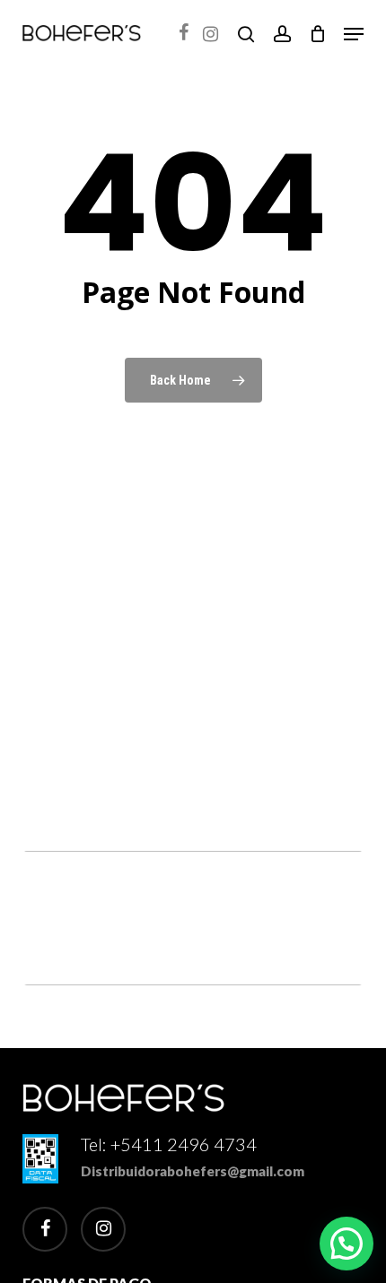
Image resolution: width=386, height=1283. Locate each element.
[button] (354, 34)
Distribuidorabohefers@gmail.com (192, 1171)
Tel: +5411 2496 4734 (169, 1144)
